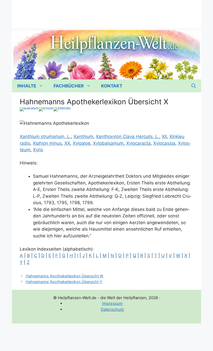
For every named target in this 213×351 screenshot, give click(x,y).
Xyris (38, 149)
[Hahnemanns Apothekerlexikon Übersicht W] (29, 109)
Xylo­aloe (81, 143)
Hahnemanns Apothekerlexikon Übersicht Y (64, 281)
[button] (193, 85)
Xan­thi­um (83, 136)
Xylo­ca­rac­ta (138, 143)
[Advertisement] (106, 11)
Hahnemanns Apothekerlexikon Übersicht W (64, 276)
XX (67, 143)
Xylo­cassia (164, 143)
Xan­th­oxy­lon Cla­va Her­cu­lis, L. (127, 136)
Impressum (112, 303)
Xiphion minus (47, 143)
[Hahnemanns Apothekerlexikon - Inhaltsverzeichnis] (46, 109)
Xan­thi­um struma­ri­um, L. (45, 136)
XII (164, 136)
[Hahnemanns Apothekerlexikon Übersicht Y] (62, 109)
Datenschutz (112, 309)
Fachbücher (69, 85)
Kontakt (111, 85)
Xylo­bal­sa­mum (108, 143)
